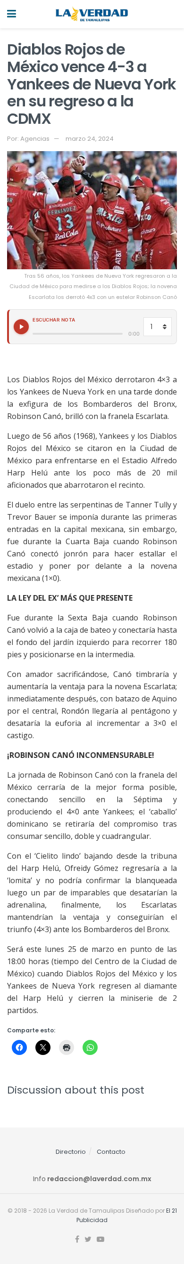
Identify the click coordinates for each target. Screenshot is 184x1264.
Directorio (71, 1151)
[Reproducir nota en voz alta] (21, 326)
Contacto (111, 1151)
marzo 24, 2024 (90, 138)
